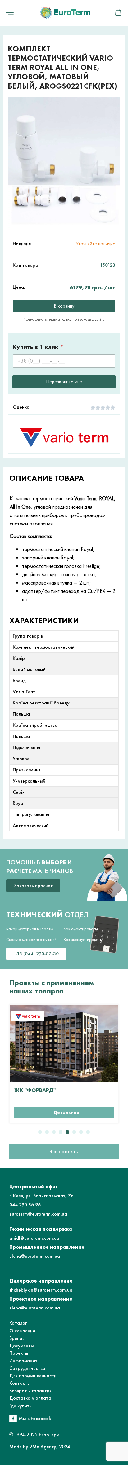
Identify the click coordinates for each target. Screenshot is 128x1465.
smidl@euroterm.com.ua (34, 1238)
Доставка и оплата (30, 1398)
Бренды (17, 1338)
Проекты (18, 1353)
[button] (40, 1132)
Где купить (20, 1405)
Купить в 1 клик (38, 347)
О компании (22, 1330)
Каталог (18, 1323)
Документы (21, 1345)
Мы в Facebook (35, 1418)
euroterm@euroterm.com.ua (38, 1214)
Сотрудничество (27, 1368)
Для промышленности (33, 1375)
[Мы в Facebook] (13, 1418)
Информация (23, 1360)
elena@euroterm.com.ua (34, 1256)
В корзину (64, 306)
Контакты (19, 1383)
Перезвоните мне (64, 381)
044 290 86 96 (25, 1204)
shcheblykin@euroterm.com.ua (40, 1290)
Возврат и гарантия (30, 1390)
